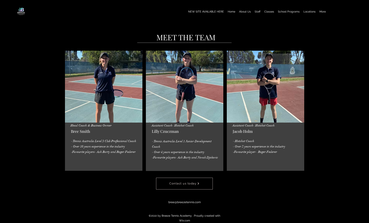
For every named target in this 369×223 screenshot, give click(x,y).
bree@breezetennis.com (184, 202)
